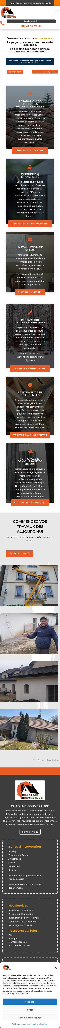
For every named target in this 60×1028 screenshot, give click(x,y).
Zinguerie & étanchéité (30, 176)
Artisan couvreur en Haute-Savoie (32, 3)
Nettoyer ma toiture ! (30, 502)
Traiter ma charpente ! (30, 435)
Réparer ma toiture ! (30, 150)
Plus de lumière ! (30, 292)
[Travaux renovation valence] (29, 749)
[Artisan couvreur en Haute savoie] (29, 653)
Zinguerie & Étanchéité (20, 914)
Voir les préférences (30, 1017)
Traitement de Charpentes (22, 921)
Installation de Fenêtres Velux (24, 918)
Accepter (30, 1001)
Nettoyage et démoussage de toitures (30, 461)
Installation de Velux (30, 249)
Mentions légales (39, 1024)
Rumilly (12, 870)
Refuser (30, 1009)
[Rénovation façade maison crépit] (29, 701)
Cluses (11, 862)
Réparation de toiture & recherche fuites (30, 104)
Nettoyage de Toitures (20, 925)
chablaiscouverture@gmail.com (45, 72)
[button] (55, 967)
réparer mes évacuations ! (30, 223)
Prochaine (53, 760)
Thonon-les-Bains (18, 855)
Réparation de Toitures (20, 910)
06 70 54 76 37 (30, 832)
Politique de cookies (21, 1024)
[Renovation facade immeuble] (29, 605)
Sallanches (14, 866)
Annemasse (14, 859)
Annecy (12, 851)
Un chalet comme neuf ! (30, 368)
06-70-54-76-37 (15, 72)
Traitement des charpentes (30, 394)
